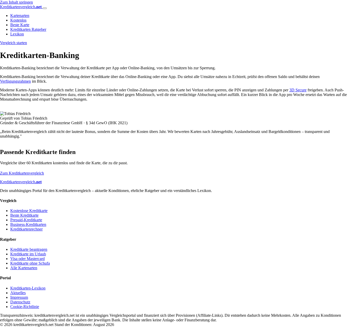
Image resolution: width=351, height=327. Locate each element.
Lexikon (17, 34)
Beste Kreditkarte (24, 215)
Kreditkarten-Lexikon (27, 288)
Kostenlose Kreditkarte (29, 210)
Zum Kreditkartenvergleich (22, 173)
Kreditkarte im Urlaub (28, 254)
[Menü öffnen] (45, 8)
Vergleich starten (13, 43)
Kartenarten (19, 15)
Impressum (19, 297)
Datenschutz (20, 302)
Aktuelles (18, 293)
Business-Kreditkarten (28, 224)
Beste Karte (19, 25)
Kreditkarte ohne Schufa (30, 263)
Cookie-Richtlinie (24, 306)
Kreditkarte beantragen (28, 249)
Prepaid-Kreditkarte (26, 220)
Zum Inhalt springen (16, 2)
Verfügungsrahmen (15, 81)
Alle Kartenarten (23, 268)
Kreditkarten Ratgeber (28, 29)
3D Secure (298, 90)
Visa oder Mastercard (27, 258)
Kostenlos (18, 20)
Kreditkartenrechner (26, 229)
